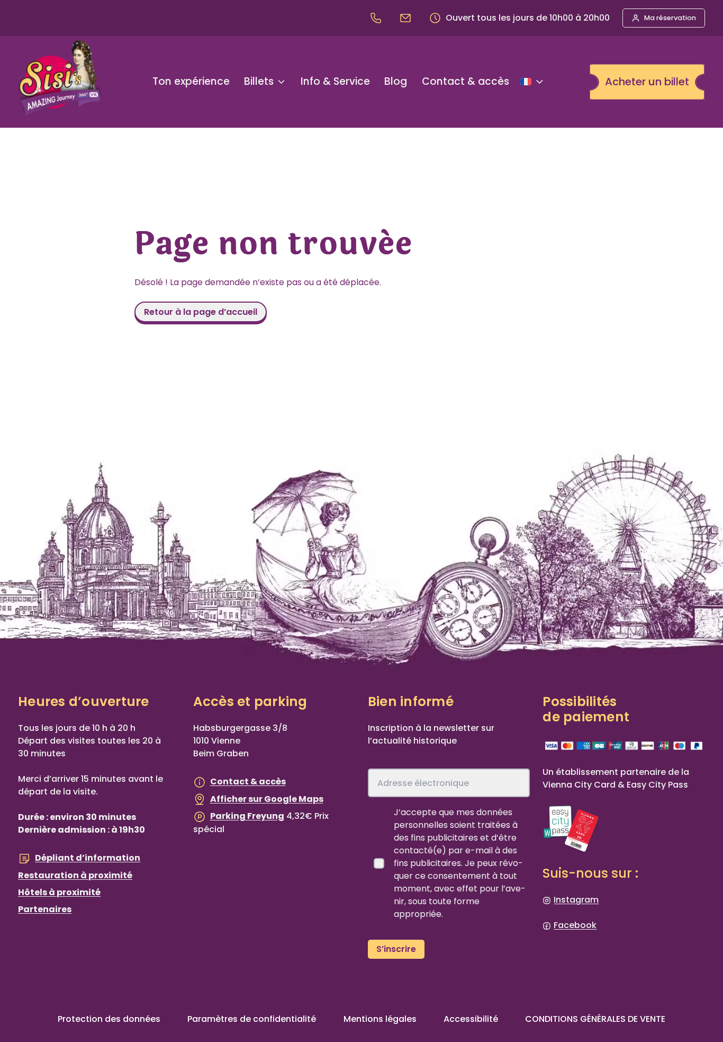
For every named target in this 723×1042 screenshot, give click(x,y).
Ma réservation (670, 17)
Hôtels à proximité (59, 892)
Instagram (576, 900)
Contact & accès (248, 781)
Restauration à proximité (75, 875)
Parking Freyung (247, 816)
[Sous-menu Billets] (281, 82)
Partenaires (44, 909)
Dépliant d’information (87, 858)
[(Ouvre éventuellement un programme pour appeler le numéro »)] (377, 18)
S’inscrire (396, 949)
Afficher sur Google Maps (266, 799)
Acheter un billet (647, 81)
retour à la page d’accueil (200, 312)
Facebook (575, 925)
